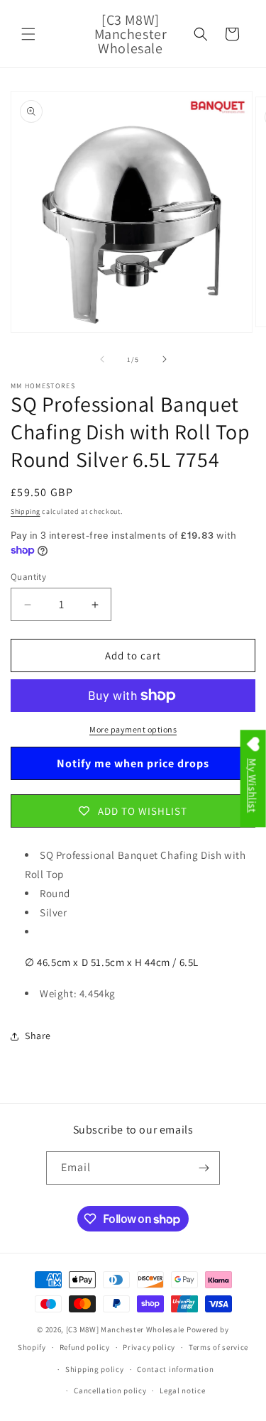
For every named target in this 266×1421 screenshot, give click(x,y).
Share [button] (38, 1035)
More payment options (133, 729)
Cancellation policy (110, 1390)
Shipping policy (94, 1369)
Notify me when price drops (133, 763)
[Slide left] (102, 359)
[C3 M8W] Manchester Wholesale (125, 1329)
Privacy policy (149, 1347)
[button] (28, 34)
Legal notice (182, 1390)
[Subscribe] (203, 1168)
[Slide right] (164, 359)
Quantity (28, 577)
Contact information (175, 1369)
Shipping (25, 511)
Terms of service (218, 1347)
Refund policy (85, 1347)
